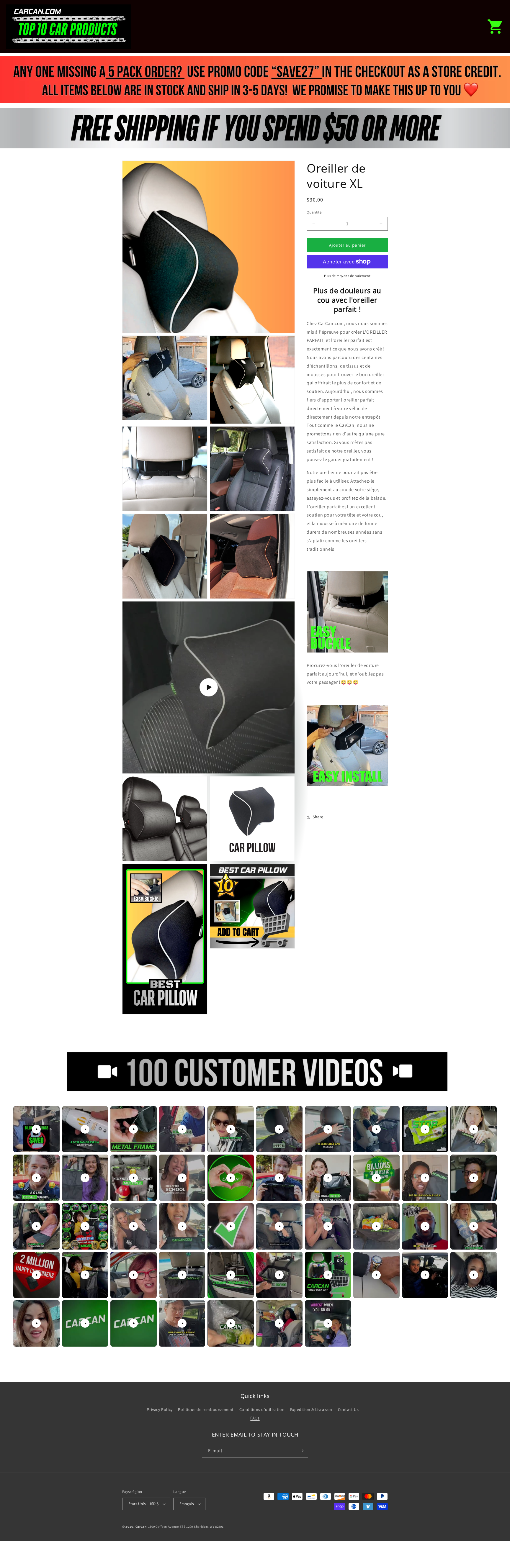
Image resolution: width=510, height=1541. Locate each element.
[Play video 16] (279, 1177)
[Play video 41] (36, 1323)
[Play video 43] (133, 1323)
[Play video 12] (85, 1177)
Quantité (314, 212)
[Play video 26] (279, 1226)
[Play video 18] (376, 1177)
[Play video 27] (327, 1226)
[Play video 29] (425, 1226)
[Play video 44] (182, 1323)
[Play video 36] (279, 1274)
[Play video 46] (279, 1323)
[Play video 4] (182, 1129)
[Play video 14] (182, 1177)
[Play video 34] (182, 1274)
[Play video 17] (327, 1177)
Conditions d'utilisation (262, 1409)
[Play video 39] (425, 1274)
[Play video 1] (36, 1129)
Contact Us (348, 1409)
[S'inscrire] (301, 1451)
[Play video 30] (473, 1226)
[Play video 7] (327, 1129)
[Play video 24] (182, 1226)
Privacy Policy (159, 1409)
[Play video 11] (36, 1177)
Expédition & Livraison (311, 1409)
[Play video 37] (327, 1274)
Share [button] (318, 816)
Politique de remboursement (206, 1409)
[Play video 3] (133, 1129)
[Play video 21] (36, 1226)
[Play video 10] (473, 1129)
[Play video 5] (230, 1129)
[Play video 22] (85, 1226)
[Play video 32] (85, 1274)
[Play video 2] (85, 1129)
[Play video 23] (133, 1226)
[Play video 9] (425, 1129)
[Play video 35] (230, 1274)
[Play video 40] (473, 1274)
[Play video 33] (133, 1274)
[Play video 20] (473, 1177)
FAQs (254, 1418)
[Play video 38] (376, 1274)
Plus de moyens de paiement (347, 275)
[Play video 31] (36, 1274)
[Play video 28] (376, 1226)
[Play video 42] (85, 1323)
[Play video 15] (230, 1177)
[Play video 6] (279, 1129)
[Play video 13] (133, 1177)
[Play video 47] (327, 1323)
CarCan (141, 1526)
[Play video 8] (376, 1129)
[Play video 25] (230, 1226)
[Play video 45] (230, 1323)
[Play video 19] (425, 1177)
